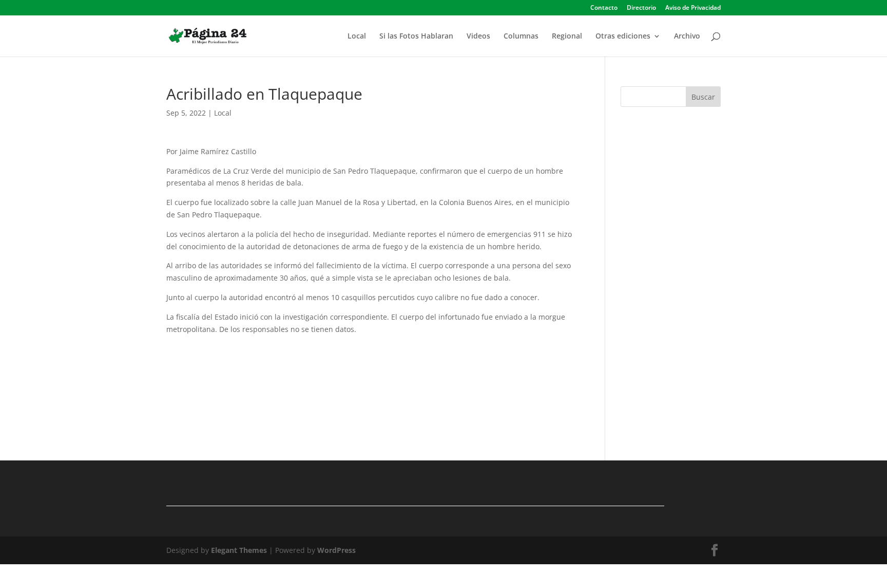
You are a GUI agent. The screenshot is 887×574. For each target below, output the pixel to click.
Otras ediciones (622, 36)
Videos (478, 36)
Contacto (604, 8)
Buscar (703, 97)
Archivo (687, 36)
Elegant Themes (239, 550)
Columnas (521, 36)
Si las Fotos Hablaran (416, 36)
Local (357, 36)
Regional (567, 36)
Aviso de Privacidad (693, 8)
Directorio (641, 8)
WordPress (336, 550)
